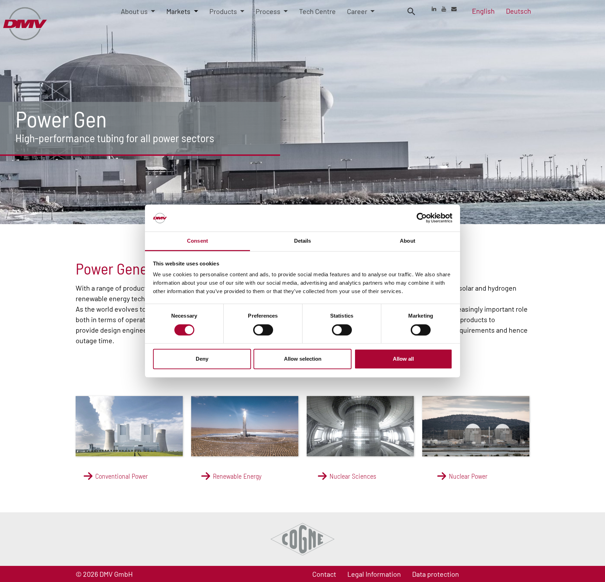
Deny (202, 359)
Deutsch (518, 11)
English (483, 11)
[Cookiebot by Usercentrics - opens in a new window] (421, 218)
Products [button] (223, 11)
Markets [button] (179, 11)
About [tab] (407, 241)
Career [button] (358, 11)
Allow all (403, 359)
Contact (324, 574)
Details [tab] (302, 241)
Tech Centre (317, 11)
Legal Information (374, 574)
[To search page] (411, 11)
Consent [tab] (197, 241)
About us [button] (135, 11)
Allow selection (302, 359)
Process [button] (269, 11)
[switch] (263, 329)
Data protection (435, 574)
